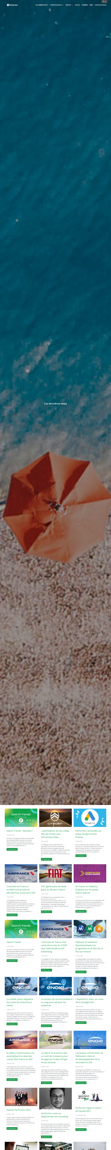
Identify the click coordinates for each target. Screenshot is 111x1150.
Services (68, 5)
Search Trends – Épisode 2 (20, 830)
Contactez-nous (100, 5)
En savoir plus (11, 849)
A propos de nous (56, 5)
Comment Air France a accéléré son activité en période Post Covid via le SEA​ (21, 889)
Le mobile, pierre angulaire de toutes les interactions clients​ (20, 1002)
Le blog (77, 5)
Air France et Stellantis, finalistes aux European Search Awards (86, 889)
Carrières (85, 5)
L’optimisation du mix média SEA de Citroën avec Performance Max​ (55, 833)
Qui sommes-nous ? (42, 5)
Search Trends (14, 942)
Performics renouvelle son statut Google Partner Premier (88, 833)
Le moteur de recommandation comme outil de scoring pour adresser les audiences (64, 1002)
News (91, 5)
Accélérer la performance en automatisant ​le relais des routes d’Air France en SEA (21, 1056)
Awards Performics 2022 (19, 1109)
